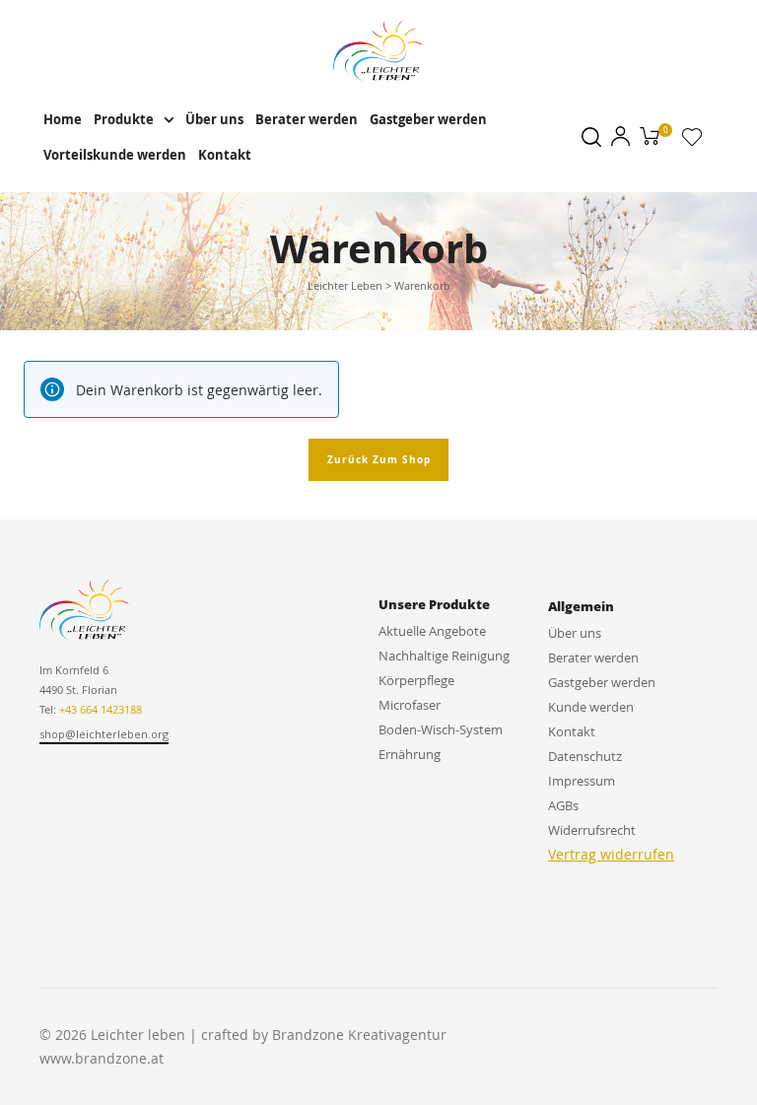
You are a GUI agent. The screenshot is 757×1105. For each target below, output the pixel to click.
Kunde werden (591, 707)
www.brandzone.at (101, 1058)
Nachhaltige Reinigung (444, 655)
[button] (104, 735)
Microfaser (409, 705)
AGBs (563, 805)
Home (62, 119)
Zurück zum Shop (379, 459)
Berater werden (306, 119)
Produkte (124, 119)
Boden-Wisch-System (440, 729)
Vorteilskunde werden (114, 155)
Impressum (581, 781)
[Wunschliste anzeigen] (692, 141)
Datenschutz (585, 756)
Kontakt (224, 155)
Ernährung (409, 754)
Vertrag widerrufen (611, 854)
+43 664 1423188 (100, 709)
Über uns (214, 119)
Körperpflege (416, 680)
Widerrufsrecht (592, 830)
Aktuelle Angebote (432, 631)
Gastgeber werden (428, 119)
